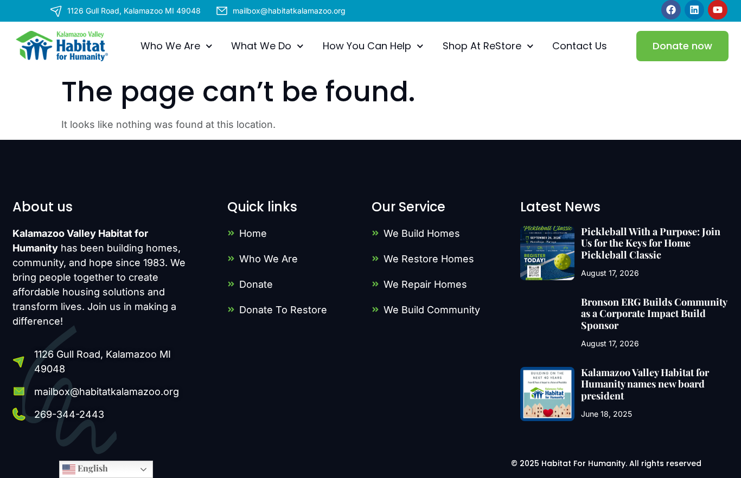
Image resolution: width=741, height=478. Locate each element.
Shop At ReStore (482, 46)
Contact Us (579, 46)
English (91, 468)
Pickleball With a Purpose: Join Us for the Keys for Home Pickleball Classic (650, 243)
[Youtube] (717, 10)
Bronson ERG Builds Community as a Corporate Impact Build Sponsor (654, 313)
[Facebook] (671, 10)
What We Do (261, 46)
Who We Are (170, 46)
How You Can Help (367, 46)
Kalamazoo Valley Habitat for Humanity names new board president (645, 384)
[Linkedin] (694, 10)
